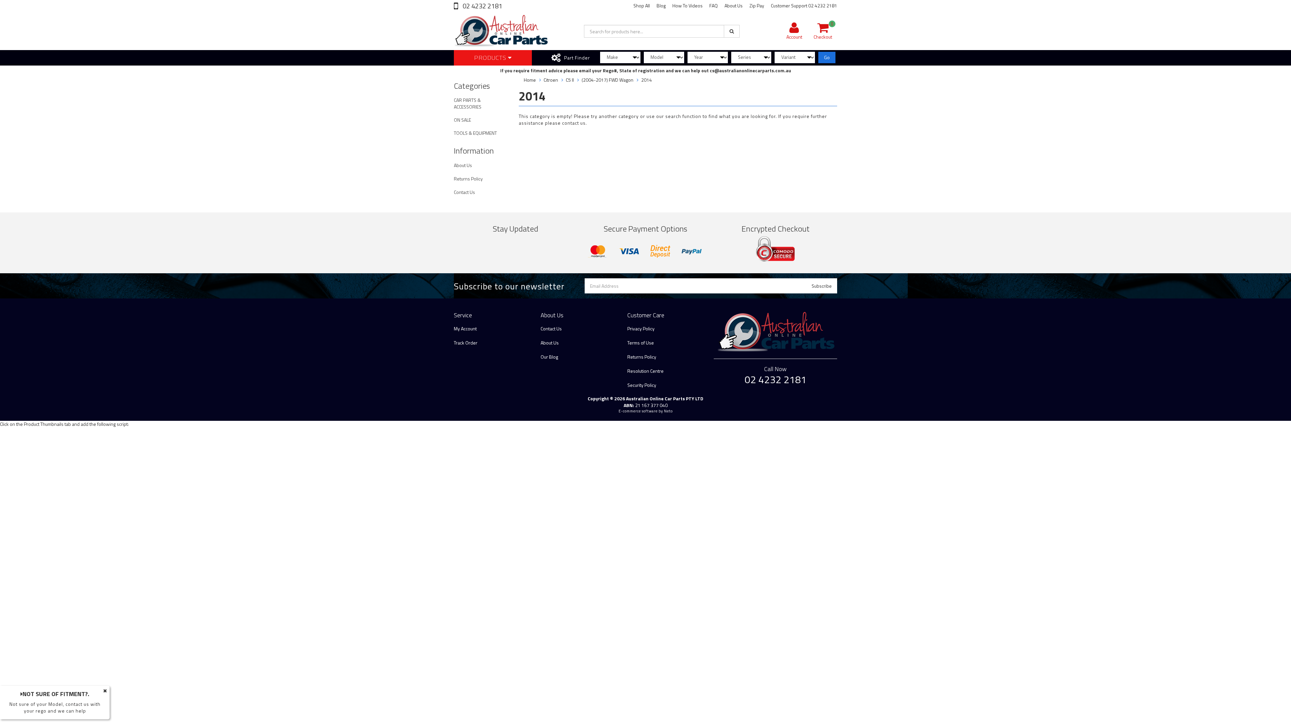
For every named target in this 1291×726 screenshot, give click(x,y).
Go (827, 57)
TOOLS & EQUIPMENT (475, 132)
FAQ (713, 5)
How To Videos (687, 5)
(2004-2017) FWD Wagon (607, 79)
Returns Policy (468, 178)
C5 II (570, 79)
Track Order (465, 342)
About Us (734, 5)
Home (530, 79)
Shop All (641, 5)
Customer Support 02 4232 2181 (804, 5)
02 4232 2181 (481, 6)
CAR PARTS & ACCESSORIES (467, 103)
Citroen (551, 79)
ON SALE (462, 119)
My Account (465, 328)
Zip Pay (756, 5)
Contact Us (464, 192)
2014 (646, 79)
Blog (661, 5)
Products (491, 57)
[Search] (732, 31)
